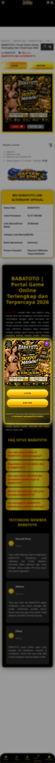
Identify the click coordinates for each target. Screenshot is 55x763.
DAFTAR (27, 403)
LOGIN (27, 393)
